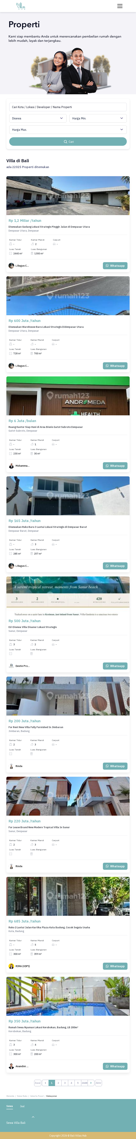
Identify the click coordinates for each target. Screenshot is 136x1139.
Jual (22, 1106)
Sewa (9, 1106)
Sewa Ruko (22, 1096)
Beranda (10, 1096)
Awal (38, 1083)
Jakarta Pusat (37, 1096)
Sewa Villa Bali (15, 1122)
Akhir (98, 1083)
